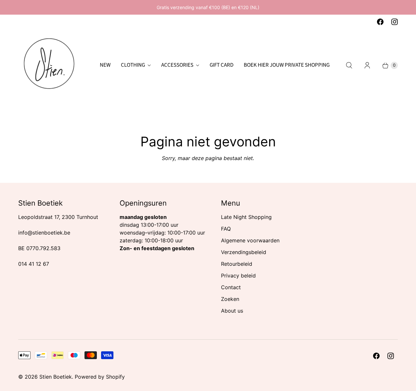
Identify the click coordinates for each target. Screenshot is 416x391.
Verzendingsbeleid (243, 252)
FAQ (226, 228)
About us (232, 310)
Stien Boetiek (55, 376)
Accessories (177, 65)
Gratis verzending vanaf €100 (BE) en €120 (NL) (208, 7)
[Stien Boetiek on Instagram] (394, 22)
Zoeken (230, 299)
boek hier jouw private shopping (287, 65)
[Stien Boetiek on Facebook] (380, 22)
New (105, 65)
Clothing (133, 65)
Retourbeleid (236, 264)
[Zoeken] (349, 65)
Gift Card (221, 65)
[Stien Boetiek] (49, 65)
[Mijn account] (367, 65)
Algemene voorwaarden (250, 240)
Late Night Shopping (246, 217)
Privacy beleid (238, 275)
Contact (231, 287)
